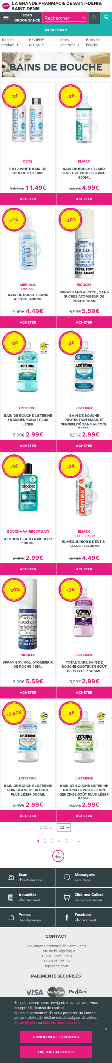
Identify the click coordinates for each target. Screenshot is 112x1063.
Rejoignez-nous (56, 966)
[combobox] (63, 18)
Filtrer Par (56, 30)
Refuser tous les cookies (62, 1023)
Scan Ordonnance (27, 17)
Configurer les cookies (56, 1037)
